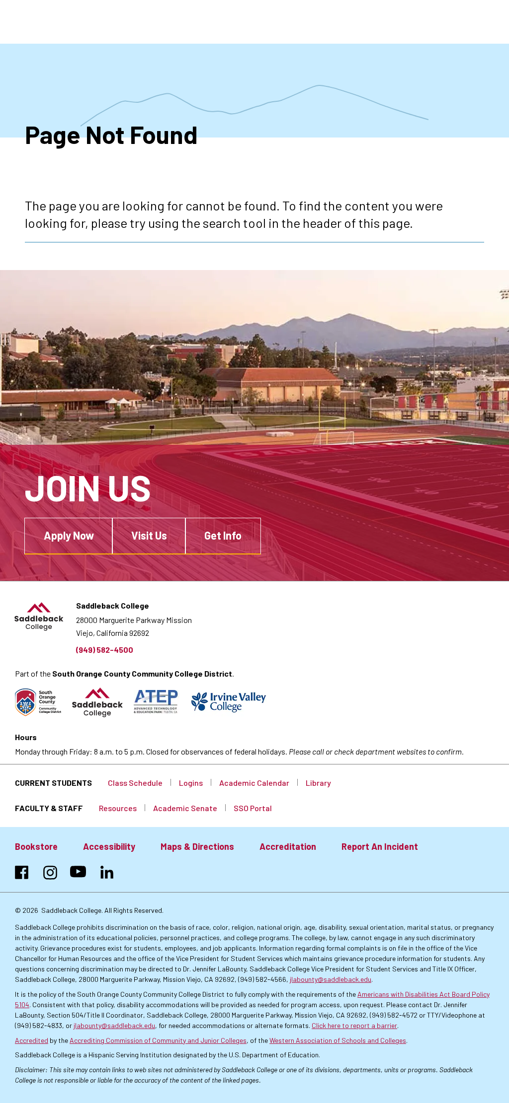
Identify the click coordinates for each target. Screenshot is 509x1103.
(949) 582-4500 (104, 649)
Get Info (223, 535)
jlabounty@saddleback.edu (330, 979)
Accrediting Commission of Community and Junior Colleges (158, 1040)
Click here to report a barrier (354, 1025)
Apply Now (69, 535)
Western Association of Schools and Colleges (337, 1040)
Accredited (31, 1040)
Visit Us (149, 535)
